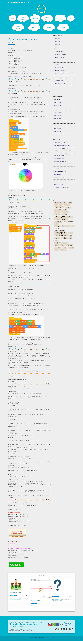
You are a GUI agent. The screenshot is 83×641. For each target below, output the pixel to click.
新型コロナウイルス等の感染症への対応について (62, 155)
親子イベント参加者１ (58, 112)
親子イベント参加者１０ (58, 118)
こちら (24, 525)
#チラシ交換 (65, 214)
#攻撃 (71, 235)
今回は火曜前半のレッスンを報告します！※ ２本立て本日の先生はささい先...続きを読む (61, 600)
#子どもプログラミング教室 (64, 226)
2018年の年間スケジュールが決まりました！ (61, 187)
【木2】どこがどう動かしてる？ (59, 83)
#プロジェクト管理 (58, 221)
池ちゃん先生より (11, 44)
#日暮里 (64, 238)
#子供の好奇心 (62, 230)
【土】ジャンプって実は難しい (59, 67)
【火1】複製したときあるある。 (59, 51)
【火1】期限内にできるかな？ (59, 64)
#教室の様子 (57, 238)
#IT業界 (70, 202)
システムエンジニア (69, 245)
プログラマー (71, 247)
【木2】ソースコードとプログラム (59, 142)
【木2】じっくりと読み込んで (59, 57)
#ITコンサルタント (58, 202)
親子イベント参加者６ (58, 131)
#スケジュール (57, 214)
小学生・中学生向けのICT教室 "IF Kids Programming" (40, 637)
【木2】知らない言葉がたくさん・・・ (60, 70)
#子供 (56, 230)
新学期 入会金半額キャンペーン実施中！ (60, 171)
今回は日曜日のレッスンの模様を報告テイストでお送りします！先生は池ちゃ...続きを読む (19, 599)
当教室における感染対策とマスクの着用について (62, 145)
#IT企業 (65, 202)
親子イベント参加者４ (58, 102)
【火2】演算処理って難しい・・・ (59, 80)
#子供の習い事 (61, 233)
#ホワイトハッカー (68, 221)
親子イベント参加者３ (58, 105)
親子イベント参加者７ (58, 128)
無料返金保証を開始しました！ (59, 158)
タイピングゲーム (58, 247)
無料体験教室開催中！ (58, 174)
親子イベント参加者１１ (58, 115)
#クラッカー (68, 207)
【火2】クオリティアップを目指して (60, 73)
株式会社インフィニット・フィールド (23, 629)
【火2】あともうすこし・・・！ (59, 41)
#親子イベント (61, 243)
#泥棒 (71, 238)
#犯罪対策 (56, 240)
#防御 (62, 245)
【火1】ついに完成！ (57, 44)
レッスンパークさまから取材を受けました (61, 148)
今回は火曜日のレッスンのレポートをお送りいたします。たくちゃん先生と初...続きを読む (40, 606)
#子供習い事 (61, 235)
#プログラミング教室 (61, 219)
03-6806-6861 (15, 2)
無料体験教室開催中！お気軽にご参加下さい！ (61, 161)
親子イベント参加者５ (58, 99)
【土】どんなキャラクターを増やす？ (60, 54)
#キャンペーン (59, 207)
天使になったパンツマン (58, 168)
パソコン (65, 247)
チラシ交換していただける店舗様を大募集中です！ (62, 177)
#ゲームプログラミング (60, 209)
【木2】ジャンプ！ (57, 38)
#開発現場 (56, 245)
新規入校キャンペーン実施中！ (59, 184)
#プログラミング (63, 217)
